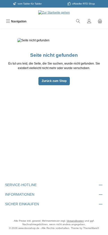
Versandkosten (75, 220)
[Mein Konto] (89, 21)
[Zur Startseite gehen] (54, 12)
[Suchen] (78, 21)
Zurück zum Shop (54, 81)
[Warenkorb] (99, 21)
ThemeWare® (91, 228)
